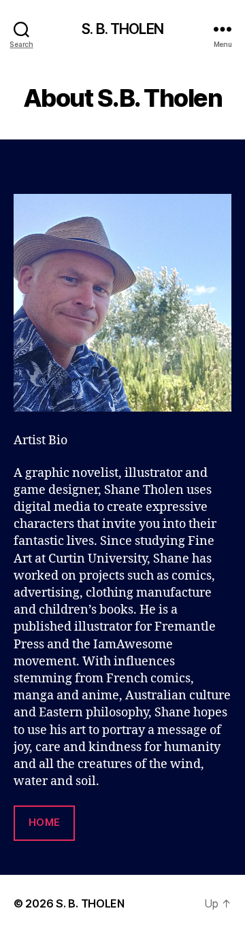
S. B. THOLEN (122, 29)
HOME (45, 822)
